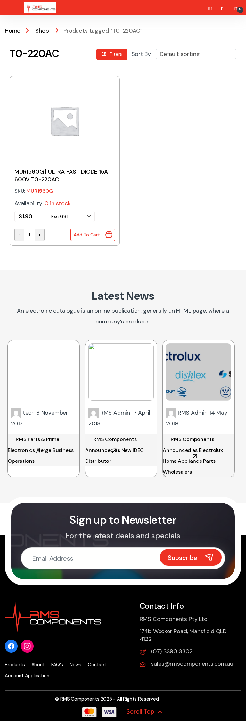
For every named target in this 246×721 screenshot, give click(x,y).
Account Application (27, 675)
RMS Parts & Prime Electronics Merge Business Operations (40, 450)
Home (12, 31)
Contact (97, 665)
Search (210, 7)
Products (15, 665)
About (38, 665)
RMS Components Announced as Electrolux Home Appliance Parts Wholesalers (193, 455)
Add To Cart (87, 234)
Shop (42, 31)
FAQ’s (57, 665)
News (75, 665)
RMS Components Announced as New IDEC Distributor (114, 450)
